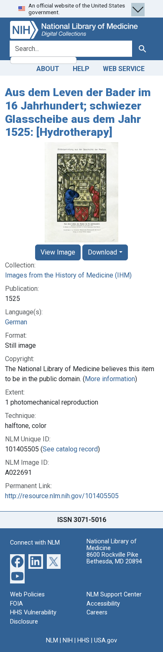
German (16, 322)
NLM (52, 640)
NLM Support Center (114, 594)
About (47, 69)
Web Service (124, 69)
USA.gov (105, 640)
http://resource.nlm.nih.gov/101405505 (62, 496)
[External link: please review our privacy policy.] (17, 561)
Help (81, 69)
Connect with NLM (35, 542)
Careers (97, 612)
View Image (58, 252)
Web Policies (27, 594)
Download (102, 252)
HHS (83, 640)
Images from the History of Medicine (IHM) (68, 275)
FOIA (16, 603)
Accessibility (103, 603)
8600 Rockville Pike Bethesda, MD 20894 (114, 558)
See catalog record (70, 449)
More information (110, 379)
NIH (68, 640)
